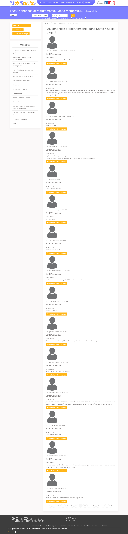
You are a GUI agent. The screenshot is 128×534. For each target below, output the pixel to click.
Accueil (42, 2)
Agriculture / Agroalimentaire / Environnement (22, 58)
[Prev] (54, 506)
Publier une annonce (67, 2)
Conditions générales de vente (70, 526)
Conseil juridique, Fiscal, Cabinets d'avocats (23, 71)
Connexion (88, 2)
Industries (16, 85)
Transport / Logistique (20, 119)
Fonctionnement (52, 2)
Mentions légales (51, 526)
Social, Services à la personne (22, 98)
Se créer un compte (22, 34)
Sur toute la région (64, 18)
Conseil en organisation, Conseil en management (24, 65)
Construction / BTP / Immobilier (23, 76)
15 (98, 506)
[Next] (107, 506)
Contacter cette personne (57, 64)
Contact (104, 526)
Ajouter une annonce (22, 26)
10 (76, 506)
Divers (15, 123)
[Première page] (50, 506)
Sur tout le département (49, 18)
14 (94, 506)
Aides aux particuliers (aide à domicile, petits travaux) (24, 52)
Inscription (79, 2)
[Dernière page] (111, 506)
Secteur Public (17, 102)
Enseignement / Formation (21, 81)
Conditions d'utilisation (91, 526)
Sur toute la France (78, 18)
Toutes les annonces (59, 23)
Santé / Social (17, 93)
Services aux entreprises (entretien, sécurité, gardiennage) (24, 107)
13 (89, 506)
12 (85, 506)
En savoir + (11, 532)
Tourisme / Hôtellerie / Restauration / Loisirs (24, 114)
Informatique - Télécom (20, 89)
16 (102, 506)
